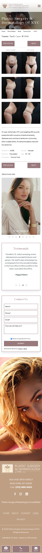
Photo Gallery (12, 31)
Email (36, 551)
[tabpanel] (21, 206)
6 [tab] (26, 236)
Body (19, 31)
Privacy (20, 348)
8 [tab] (33, 236)
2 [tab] (12, 236)
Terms (25, 348)
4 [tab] (19, 236)
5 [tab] (23, 236)
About (15, 514)
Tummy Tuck (27, 31)
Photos (6, 551)
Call (21, 551)
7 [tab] (29, 236)
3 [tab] (16, 236)
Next (34, 44)
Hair (21, 231)
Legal (36, 514)
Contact (25, 514)
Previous (8, 44)
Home (3, 31)
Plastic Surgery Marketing (14, 502)
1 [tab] (9, 236)
